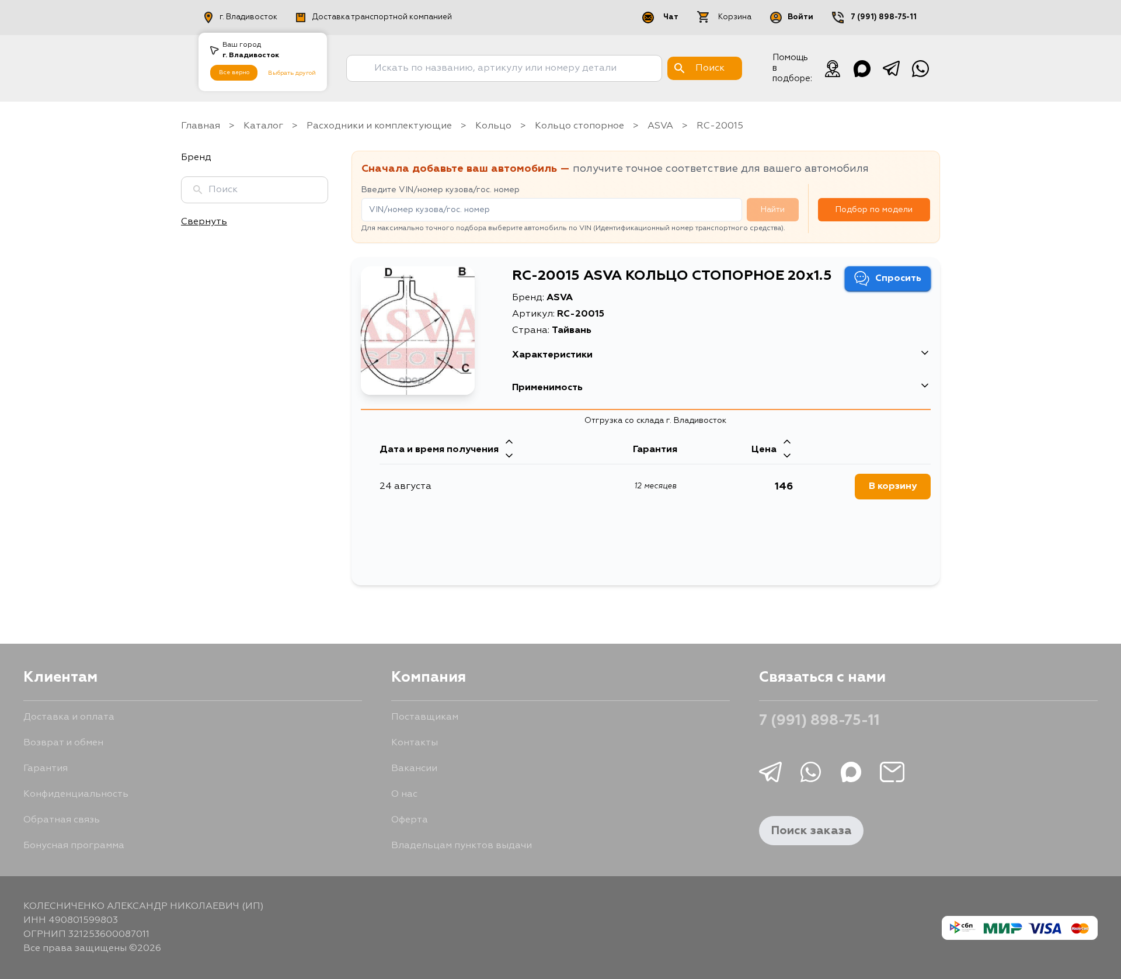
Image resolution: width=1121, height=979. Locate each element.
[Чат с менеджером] (832, 68)
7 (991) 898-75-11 (884, 17)
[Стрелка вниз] (509, 457)
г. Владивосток (248, 17)
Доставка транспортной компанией (382, 17)
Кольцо (493, 126)
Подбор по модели (874, 210)
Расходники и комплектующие (379, 126)
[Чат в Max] (861, 68)
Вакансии (414, 768)
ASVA (660, 126)
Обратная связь (61, 820)
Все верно (234, 72)
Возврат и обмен (63, 743)
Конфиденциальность (75, 794)
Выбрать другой (292, 73)
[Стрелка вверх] (509, 443)
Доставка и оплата (68, 717)
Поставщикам (424, 717)
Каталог (263, 126)
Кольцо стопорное (579, 126)
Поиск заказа (811, 830)
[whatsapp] (920, 68)
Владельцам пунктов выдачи (461, 845)
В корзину (893, 486)
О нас (404, 794)
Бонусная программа (73, 845)
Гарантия (45, 768)
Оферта (409, 820)
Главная (200, 126)
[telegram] (891, 68)
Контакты (414, 743)
